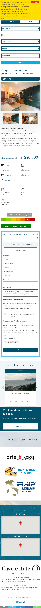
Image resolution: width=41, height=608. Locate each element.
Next (35, 96)
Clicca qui (20, 426)
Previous (4, 96)
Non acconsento (12, 342)
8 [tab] (28, 109)
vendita (11, 21)
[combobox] (20, 29)
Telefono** (8, 271)
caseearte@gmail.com (10, 594)
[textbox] (20, 29)
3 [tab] (18, 109)
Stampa (9, 78)
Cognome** (8, 263)
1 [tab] (14, 109)
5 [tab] (22, 109)
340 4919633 (13, 590)
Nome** (6, 256)
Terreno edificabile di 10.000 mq (20, 393)
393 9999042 (8, 582)
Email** (6, 279)
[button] (20, 523)
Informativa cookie (33, 600)
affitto (30, 21)
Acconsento (10, 339)
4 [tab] (20, 109)
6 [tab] (24, 109)
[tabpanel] (20, 96)
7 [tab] (26, 109)
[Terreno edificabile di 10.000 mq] (20, 382)
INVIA (20, 350)
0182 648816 (34, 579)
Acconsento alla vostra (20, 315)
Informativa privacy (19, 600)
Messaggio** (8, 287)
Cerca (20, 62)
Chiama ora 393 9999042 (21, 245)
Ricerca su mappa (11, 35)
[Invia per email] (4, 607)
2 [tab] (16, 109)
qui (7, 11)
